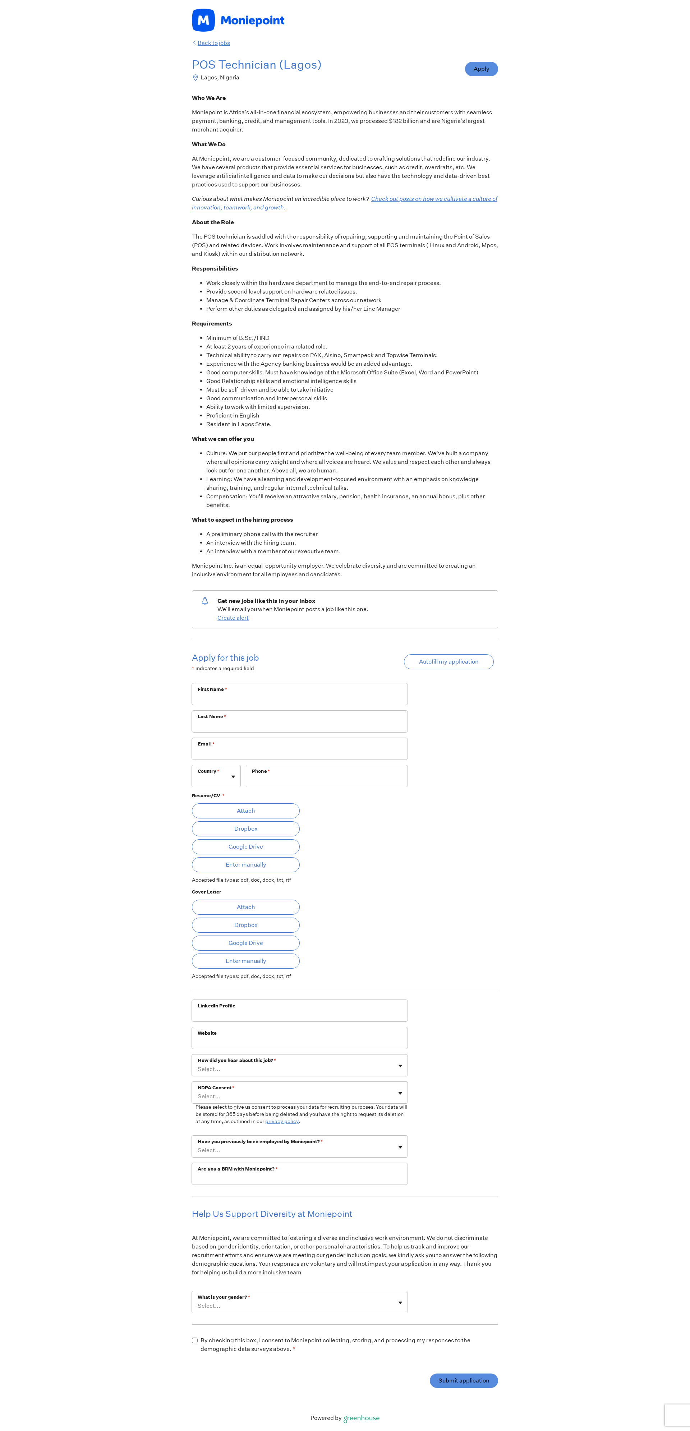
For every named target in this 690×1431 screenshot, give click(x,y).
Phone (261, 771)
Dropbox (246, 828)
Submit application (463, 1380)
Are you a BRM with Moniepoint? (238, 1169)
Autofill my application (449, 661)
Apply (481, 68)
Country (208, 771)
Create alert (233, 617)
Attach (246, 810)
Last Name (212, 717)
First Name (212, 689)
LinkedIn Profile (216, 1006)
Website (207, 1033)
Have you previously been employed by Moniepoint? (260, 1142)
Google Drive (246, 846)
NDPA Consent (216, 1088)
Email (206, 744)
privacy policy (282, 1121)
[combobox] (198, 779)
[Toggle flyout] (233, 776)
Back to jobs (214, 43)
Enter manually (246, 864)
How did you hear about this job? (237, 1060)
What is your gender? (224, 1297)
